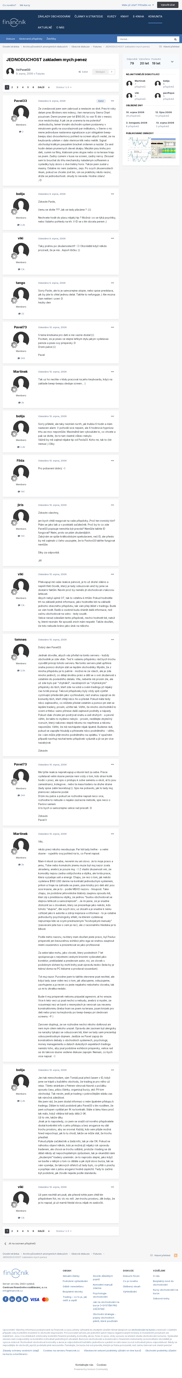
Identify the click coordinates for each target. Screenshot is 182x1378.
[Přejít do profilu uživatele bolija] (21, 206)
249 (22, 358)
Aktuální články (71, 1275)
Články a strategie (88, 16)
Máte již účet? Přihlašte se (137, 5)
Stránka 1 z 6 (63, 87)
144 (22, 491)
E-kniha (138, 16)
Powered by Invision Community (91, 1369)
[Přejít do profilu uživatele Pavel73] (21, 340)
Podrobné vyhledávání (75, 1281)
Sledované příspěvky (30, 38)
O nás (60, 27)
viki (20, 238)
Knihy (125, 16)
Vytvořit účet (168, 4)
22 (22, 313)
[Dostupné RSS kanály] (175, 1255)
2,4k (22, 224)
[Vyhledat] (175, 39)
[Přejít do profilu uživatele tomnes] (21, 652)
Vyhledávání (130, 1291)
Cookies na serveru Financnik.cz (61, 1350)
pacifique (168, 92)
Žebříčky (51, 38)
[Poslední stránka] (48, 87)
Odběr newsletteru (73, 1286)
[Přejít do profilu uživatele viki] (21, 251)
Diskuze (10, 38)
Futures (40, 73)
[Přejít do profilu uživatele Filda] (21, 473)
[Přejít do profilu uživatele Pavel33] (10, 72)
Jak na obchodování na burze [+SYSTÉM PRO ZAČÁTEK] (106, 1305)
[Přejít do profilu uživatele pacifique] (158, 96)
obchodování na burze (143, 1329)
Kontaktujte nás (84, 1364)
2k (22, 402)
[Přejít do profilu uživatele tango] (21, 295)
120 (22, 535)
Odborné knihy (161, 1298)
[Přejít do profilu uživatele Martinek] (21, 384)
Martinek (20, 371)
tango (20, 283)
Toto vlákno (160, 39)
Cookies (101, 1364)
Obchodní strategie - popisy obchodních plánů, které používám (105, 1317)
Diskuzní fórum (131, 1275)
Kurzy (111, 16)
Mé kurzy (25, 5)
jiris (20, 505)
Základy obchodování (54, 16)
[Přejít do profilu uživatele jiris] (21, 517)
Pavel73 (20, 327)
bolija (20, 194)
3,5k (22, 670)
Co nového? (9, 5)
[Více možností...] (112, 101)
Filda (20, 460)
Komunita (155, 16)
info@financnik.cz (13, 1290)
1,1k (22, 269)
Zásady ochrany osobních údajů (21, 1350)
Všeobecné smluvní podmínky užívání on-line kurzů (112, 1350)
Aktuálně (45, 27)
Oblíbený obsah (131, 1286)
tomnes (20, 639)
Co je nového (130, 1281)
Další (41, 87)
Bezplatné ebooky (73, 1291)
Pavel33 (25, 69)
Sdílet (84, 71)
